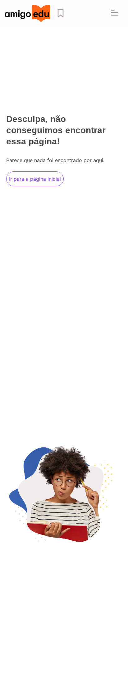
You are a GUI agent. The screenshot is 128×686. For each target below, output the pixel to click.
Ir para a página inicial (35, 179)
